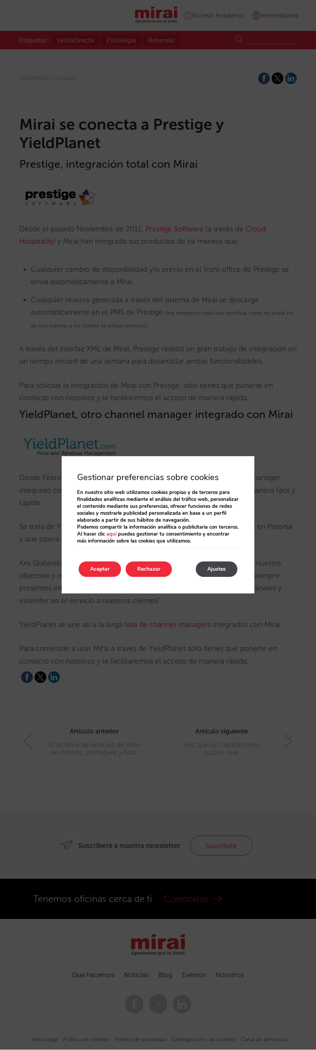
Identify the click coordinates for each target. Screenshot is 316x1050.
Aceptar (99, 569)
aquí (111, 534)
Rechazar (148, 569)
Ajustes (216, 569)
